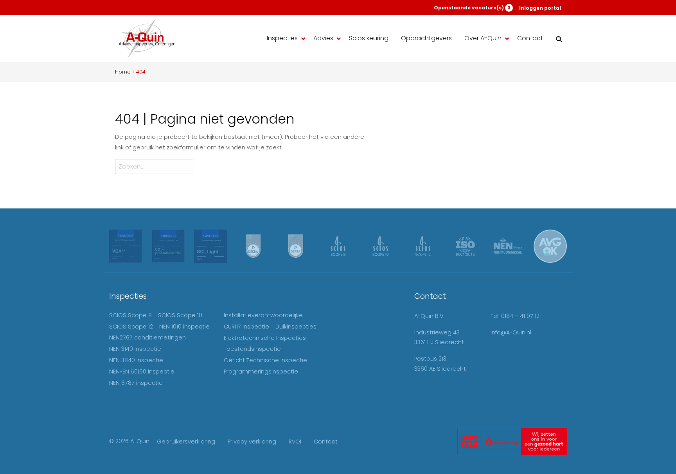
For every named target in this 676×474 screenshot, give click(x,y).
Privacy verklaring (252, 441)
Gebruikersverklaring (186, 441)
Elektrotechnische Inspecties (265, 338)
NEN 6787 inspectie (136, 383)
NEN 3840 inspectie (136, 360)
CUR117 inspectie (246, 326)
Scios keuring (368, 38)
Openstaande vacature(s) (472, 7)
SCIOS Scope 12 (131, 326)
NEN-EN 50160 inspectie (141, 371)
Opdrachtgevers (426, 38)
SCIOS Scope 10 (180, 315)
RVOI (295, 441)
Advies (323, 38)
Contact (530, 38)
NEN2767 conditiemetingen (147, 337)
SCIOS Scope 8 (130, 315)
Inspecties (282, 38)
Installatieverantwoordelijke (263, 315)
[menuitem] (284, 38)
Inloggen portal (540, 8)
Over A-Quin (483, 38)
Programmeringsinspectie (261, 371)
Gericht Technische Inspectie (265, 360)
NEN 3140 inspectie (135, 349)
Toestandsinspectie (252, 349)
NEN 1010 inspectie (184, 326)
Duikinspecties (295, 326)
